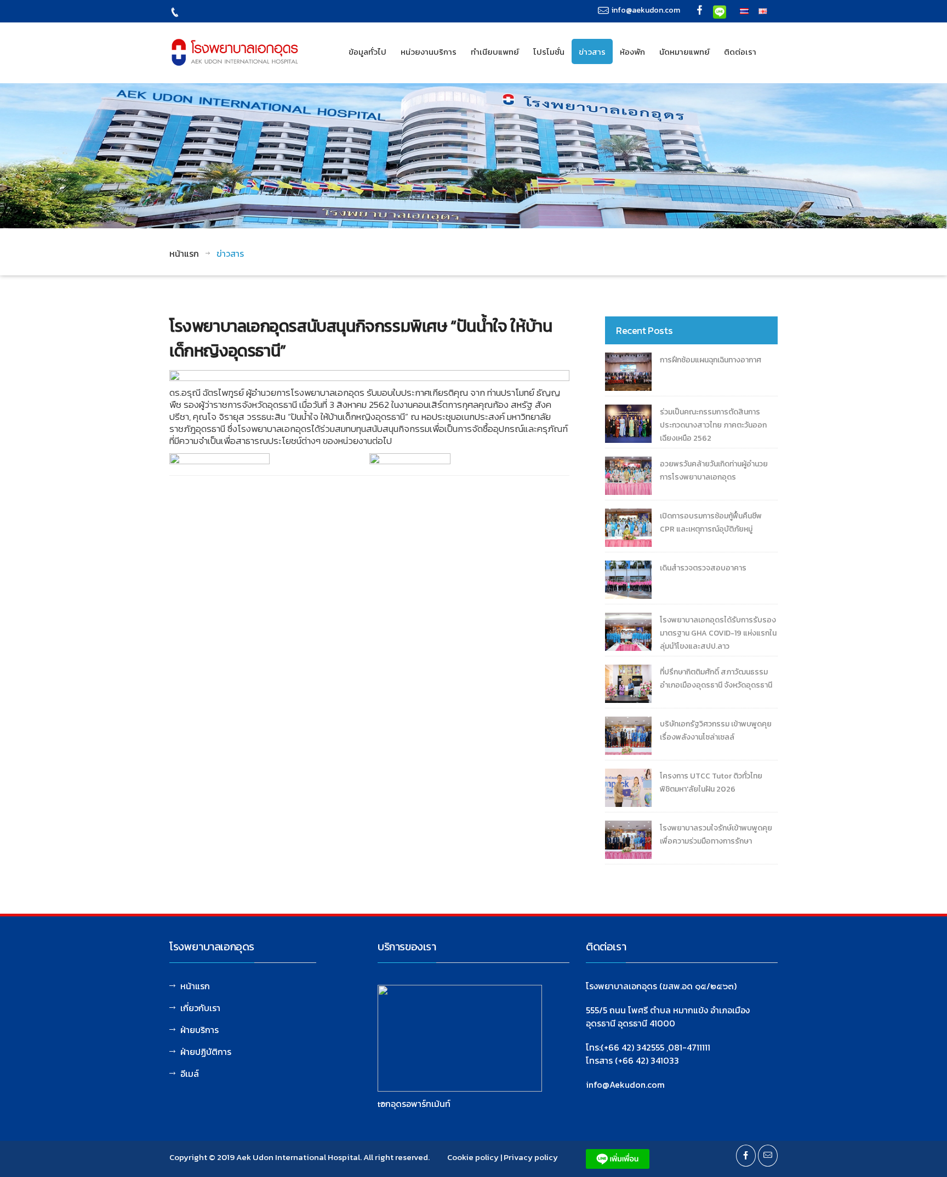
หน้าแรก (184, 253)
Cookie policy (473, 1157)
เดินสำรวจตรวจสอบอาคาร (703, 568)
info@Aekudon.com (625, 1084)
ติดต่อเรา (740, 51)
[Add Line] (719, 11)
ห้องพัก (632, 51)
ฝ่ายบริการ (199, 1029)
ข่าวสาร (592, 51)
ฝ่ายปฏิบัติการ (205, 1051)
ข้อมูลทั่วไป (367, 51)
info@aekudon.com (646, 10)
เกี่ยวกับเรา (200, 1007)
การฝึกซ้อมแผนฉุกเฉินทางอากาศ (710, 360)
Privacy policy (531, 1157)
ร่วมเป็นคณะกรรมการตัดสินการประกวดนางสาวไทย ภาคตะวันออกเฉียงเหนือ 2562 (713, 425)
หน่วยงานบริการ (429, 51)
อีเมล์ (189, 1073)
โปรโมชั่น (548, 51)
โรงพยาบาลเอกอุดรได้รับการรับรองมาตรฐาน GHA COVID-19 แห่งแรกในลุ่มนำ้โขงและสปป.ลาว (718, 633)
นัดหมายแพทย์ (684, 51)
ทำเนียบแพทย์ (495, 51)
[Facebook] (700, 11)
